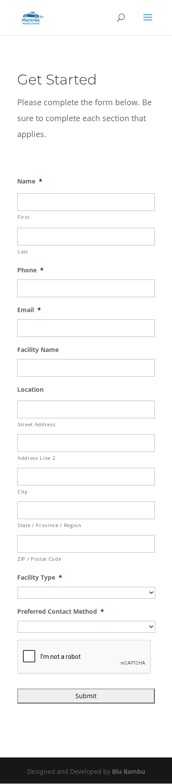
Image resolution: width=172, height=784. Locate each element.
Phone (30, 270)
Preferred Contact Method (60, 612)
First (23, 217)
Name (29, 181)
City (23, 491)
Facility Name (38, 350)
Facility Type (39, 577)
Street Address (36, 424)
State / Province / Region (50, 525)
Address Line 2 (36, 458)
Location (30, 390)
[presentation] (84, 657)
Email (29, 310)
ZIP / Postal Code (39, 558)
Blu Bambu (128, 771)
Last (23, 251)
